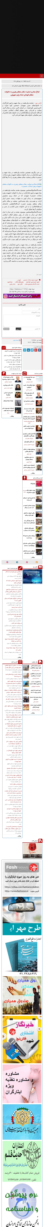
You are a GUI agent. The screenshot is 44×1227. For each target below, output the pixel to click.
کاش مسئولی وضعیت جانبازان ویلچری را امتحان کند (13, 595)
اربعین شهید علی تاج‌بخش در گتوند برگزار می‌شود (14, 751)
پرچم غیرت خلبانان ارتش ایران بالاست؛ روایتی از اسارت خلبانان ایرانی (13, 734)
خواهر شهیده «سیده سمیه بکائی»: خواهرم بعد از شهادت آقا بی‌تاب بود (12, 711)
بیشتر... (32, 473)
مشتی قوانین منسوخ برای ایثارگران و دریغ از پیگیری (14, 620)
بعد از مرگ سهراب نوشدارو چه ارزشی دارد (13, 649)
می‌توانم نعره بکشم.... (15, 623)
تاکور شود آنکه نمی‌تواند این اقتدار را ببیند (14, 577)
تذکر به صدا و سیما (16, 607)
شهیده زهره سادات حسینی (30, 280)
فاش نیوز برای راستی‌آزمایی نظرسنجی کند (14, 615)
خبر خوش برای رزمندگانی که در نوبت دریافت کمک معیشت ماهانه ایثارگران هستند (13, 814)
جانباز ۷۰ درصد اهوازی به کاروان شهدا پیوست (12, 352)
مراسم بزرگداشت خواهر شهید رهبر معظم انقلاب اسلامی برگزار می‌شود (13, 720)
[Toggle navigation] (42, 75)
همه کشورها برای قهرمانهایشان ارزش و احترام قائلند (13, 586)
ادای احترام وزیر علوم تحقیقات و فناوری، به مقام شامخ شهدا (13, 725)
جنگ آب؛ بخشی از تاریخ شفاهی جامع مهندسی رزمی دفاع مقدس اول (13, 666)
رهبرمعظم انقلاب (19, 282)
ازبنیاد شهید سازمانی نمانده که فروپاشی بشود (13, 582)
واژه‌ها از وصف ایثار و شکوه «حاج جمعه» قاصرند (13, 707)
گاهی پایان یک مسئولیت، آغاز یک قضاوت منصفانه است (13, 743)
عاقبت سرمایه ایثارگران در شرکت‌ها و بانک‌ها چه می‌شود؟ (13, 611)
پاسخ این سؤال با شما (14, 364)
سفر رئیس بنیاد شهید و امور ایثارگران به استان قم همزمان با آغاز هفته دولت (13, 682)
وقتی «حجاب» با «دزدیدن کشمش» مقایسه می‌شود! (14, 788)
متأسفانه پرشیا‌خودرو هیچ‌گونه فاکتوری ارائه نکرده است (13, 636)
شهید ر (19, 280)
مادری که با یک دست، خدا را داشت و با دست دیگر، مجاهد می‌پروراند (13, 772)
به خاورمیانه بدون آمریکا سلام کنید (13, 823)
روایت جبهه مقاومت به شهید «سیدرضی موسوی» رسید (14, 687)
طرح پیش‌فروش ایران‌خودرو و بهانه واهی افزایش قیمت (13, 631)
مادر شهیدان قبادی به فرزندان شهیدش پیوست (14, 810)
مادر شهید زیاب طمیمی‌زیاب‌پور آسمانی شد (13, 738)
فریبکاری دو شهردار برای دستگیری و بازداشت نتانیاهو (13, 627)
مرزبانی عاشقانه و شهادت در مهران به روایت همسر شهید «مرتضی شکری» (12, 691)
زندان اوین (12, 284)
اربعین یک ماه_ (36, 86)
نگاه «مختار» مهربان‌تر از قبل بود (13, 699)
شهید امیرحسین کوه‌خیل (32, 282)
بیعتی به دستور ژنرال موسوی (14, 768)
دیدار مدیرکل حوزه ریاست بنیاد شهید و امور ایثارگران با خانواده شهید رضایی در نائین (13, 716)
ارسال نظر (6, 329)
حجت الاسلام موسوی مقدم (32, 284)
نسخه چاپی (16, 340)
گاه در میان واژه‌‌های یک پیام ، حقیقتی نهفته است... (14, 644)
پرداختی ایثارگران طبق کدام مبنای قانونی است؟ (13, 599)
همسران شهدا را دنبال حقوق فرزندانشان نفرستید (14, 765)
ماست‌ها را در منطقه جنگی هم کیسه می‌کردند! (13, 703)
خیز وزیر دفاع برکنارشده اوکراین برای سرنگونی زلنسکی (13, 819)
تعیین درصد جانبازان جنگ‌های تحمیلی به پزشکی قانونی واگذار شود (13, 591)
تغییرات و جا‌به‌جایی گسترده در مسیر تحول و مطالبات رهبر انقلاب (13, 828)
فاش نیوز (20, 284)
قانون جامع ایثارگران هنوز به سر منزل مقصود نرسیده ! (13, 781)
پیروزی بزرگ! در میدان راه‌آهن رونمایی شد (13, 832)
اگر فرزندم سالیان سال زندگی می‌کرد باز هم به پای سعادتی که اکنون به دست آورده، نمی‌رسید (13, 696)
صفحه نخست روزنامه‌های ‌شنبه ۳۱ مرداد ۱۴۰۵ (13, 675)
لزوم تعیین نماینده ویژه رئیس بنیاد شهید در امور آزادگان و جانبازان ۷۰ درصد (13, 604)
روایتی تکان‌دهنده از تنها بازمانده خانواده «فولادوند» (13, 671)
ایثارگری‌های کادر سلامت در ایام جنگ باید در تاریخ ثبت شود (13, 729)
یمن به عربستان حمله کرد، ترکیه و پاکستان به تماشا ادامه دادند (13, 792)
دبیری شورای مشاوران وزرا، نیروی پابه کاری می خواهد (13, 640)
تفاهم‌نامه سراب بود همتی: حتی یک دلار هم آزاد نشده (12, 368)
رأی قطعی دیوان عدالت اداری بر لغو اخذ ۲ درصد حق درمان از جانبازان (12, 361)
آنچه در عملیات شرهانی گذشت (13, 679)
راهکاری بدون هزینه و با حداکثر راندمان (13, 573)
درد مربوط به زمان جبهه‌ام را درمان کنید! (13, 653)
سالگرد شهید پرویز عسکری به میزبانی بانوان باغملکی (14, 756)
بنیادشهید (9, 282)
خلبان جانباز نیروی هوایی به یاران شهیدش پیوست (12, 356)
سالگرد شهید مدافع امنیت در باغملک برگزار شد (14, 747)
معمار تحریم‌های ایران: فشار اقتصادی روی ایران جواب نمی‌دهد (14, 796)
